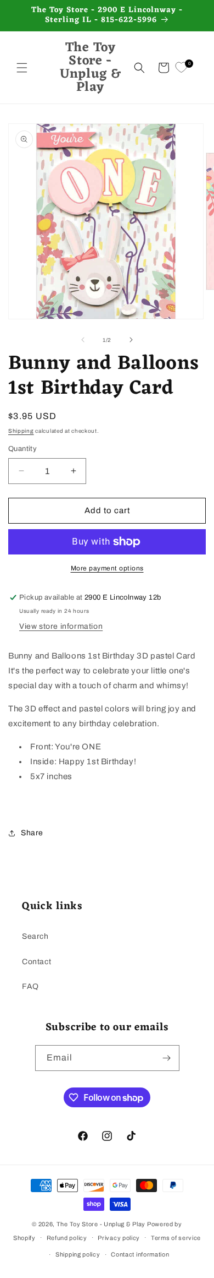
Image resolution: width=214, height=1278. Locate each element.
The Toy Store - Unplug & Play (101, 1224)
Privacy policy (119, 1238)
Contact (36, 962)
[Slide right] (131, 340)
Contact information (140, 1254)
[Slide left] (83, 340)
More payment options (107, 568)
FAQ (30, 986)
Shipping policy (77, 1254)
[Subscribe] (167, 1058)
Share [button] (32, 833)
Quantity (22, 449)
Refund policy (67, 1238)
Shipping (21, 431)
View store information (61, 626)
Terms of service (176, 1238)
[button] (22, 68)
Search (35, 936)
